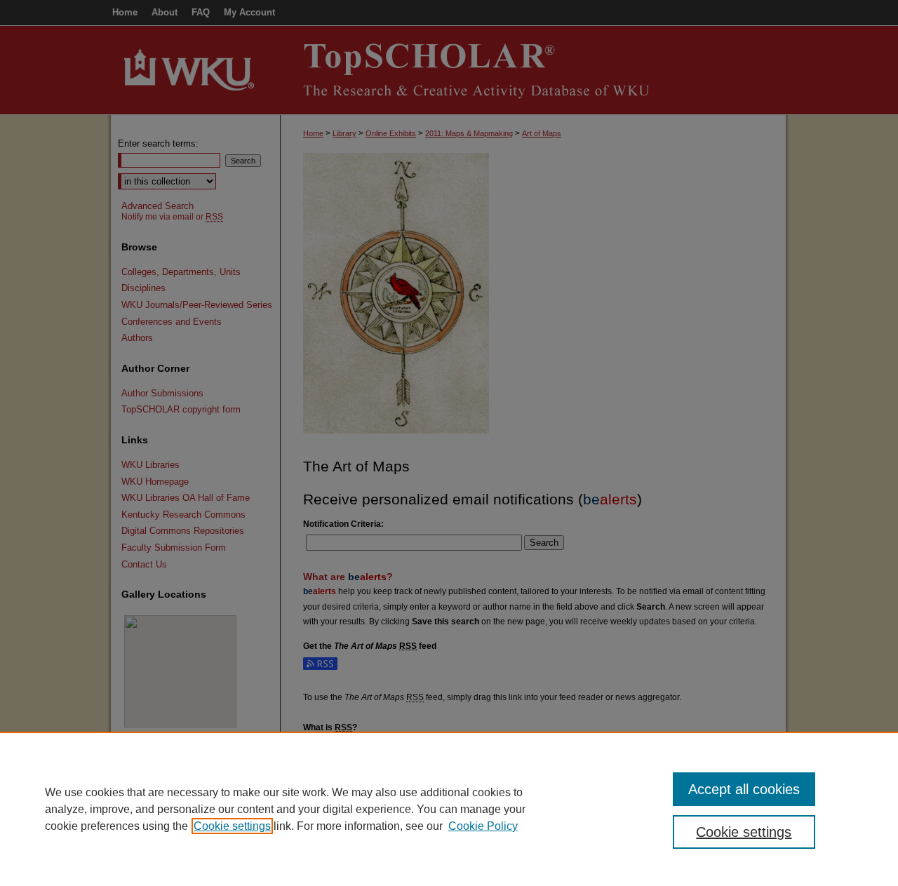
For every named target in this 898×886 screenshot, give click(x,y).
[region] (449, 809)
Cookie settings (232, 826)
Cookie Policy (483, 826)
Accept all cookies (744, 789)
